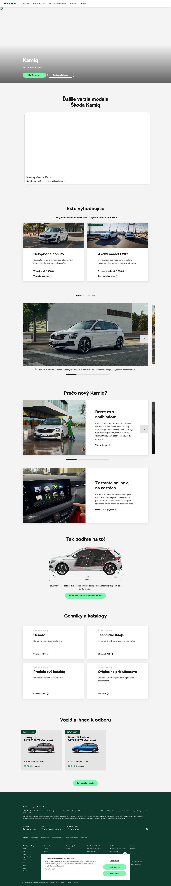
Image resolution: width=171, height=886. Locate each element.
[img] (11, 3)
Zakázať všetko (115, 867)
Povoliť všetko (114, 873)
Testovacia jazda (60, 75)
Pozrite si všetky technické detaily (85, 595)
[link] (53, 254)
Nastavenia (114, 861)
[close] (125, 854)
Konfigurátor (34, 75)
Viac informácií (50, 869)
